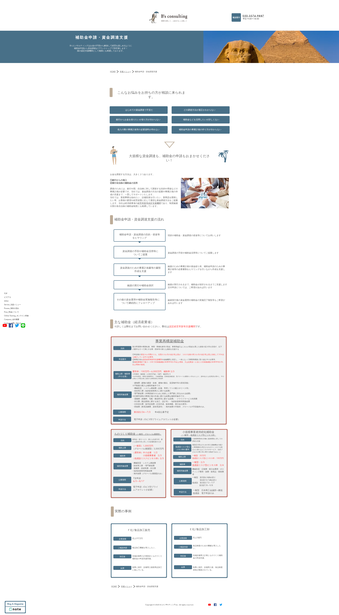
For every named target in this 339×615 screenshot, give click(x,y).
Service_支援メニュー (12, 304)
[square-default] (23, 325)
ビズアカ (7, 297)
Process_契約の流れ (11, 308)
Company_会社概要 (11, 319)
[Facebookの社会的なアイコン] (11, 325)
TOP (5, 293)
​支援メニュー (125, 71)
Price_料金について (11, 312)
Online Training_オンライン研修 (16, 315)
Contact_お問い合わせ (12, 323)
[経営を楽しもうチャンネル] (5, 325)
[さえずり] (17, 325)
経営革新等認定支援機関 (149, 203)
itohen (6, 301)
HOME (113, 71)
